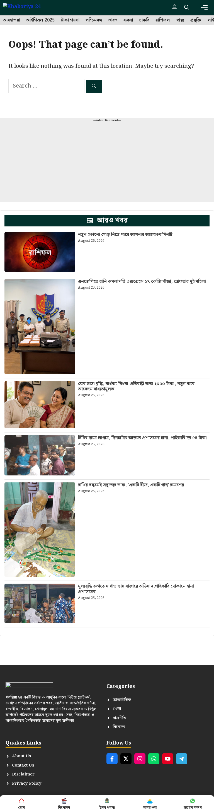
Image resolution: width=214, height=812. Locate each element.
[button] (187, 7)
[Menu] (204, 8)
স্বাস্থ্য (180, 20)
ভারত (112, 20)
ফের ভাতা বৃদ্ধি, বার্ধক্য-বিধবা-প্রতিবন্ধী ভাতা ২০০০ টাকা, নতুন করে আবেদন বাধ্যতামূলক (136, 386)
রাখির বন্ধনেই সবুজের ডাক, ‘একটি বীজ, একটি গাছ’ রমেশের (131, 485)
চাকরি (144, 20)
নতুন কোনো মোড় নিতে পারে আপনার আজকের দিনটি (125, 234)
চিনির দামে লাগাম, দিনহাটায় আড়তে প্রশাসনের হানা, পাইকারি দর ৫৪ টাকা (142, 437)
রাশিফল (162, 20)
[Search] (94, 86)
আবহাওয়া (11, 20)
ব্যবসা (128, 20)
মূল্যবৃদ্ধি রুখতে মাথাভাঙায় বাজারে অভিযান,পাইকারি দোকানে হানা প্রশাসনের (136, 589)
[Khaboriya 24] (27, 7)
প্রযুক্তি (195, 20)
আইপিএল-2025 (40, 20)
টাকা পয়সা (70, 20)
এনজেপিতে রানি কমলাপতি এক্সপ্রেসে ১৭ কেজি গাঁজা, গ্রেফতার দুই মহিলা (142, 281)
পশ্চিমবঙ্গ (94, 20)
